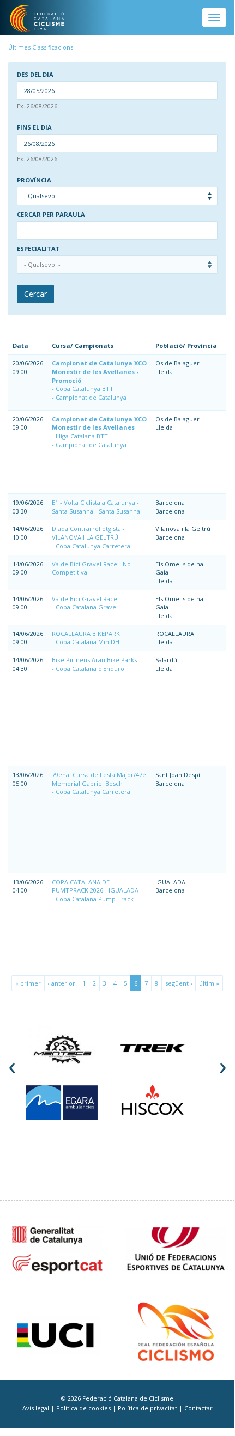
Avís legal (36, 1408)
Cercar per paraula (51, 214)
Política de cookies (84, 1408)
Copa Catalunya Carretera (93, 546)
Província (34, 180)
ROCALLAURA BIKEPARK (86, 634)
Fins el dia (34, 127)
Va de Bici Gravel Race (84, 599)
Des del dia (35, 74)
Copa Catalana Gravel (87, 607)
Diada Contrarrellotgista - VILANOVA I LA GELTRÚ (88, 532)
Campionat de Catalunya (91, 397)
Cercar (35, 294)
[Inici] (44, 19)
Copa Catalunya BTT (84, 388)
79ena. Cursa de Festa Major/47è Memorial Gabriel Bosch (99, 779)
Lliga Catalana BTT (82, 436)
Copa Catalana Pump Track (95, 899)
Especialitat (38, 249)
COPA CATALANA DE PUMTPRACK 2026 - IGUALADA (95, 886)
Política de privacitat (148, 1408)
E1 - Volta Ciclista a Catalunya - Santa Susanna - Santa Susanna (96, 506)
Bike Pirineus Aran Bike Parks (94, 660)
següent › (178, 983)
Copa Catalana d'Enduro (90, 668)
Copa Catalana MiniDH (87, 642)
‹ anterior (61, 983)
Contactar (198, 1408)
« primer (28, 983)
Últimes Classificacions (40, 47)
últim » (209, 983)
